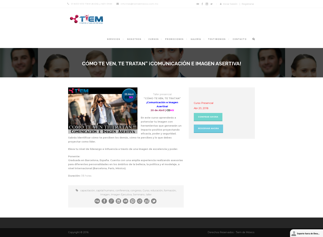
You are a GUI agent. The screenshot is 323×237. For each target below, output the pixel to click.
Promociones (174, 39)
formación (170, 190)
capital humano (105, 190)
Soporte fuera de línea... (308, 233)
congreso (135, 190)
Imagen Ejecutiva (121, 194)
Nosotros (134, 39)
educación (157, 190)
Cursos (153, 39)
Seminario (139, 194)
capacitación (87, 190)
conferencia (122, 190)
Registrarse (248, 4)
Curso (146, 190)
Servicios (113, 39)
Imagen (105, 194)
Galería (196, 39)
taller (149, 194)
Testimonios (217, 39)
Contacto (240, 39)
